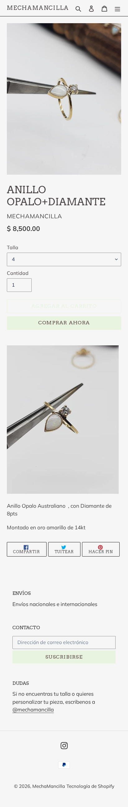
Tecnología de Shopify (90, 786)
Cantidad (18, 273)
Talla (12, 247)
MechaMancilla (38, 8)
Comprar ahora (64, 323)
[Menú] (117, 8)
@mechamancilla (33, 709)
